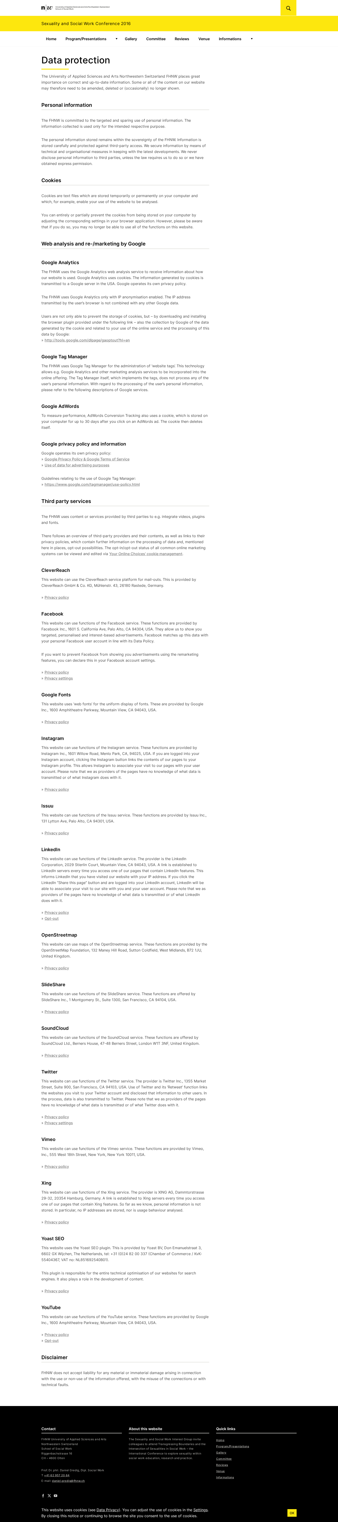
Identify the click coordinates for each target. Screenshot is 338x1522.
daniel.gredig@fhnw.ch (68, 1480)
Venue (204, 39)
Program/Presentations (86, 39)
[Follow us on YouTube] (55, 1495)
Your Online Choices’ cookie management (145, 553)
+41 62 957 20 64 (57, 1475)
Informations (230, 39)
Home (51, 39)
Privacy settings (59, 678)
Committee (156, 39)
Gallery (131, 39)
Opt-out (52, 918)
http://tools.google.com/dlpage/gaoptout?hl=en (87, 340)
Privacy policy (57, 597)
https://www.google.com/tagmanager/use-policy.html (92, 484)
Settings (200, 1510)
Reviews (182, 39)
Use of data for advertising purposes (77, 465)
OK (292, 1513)
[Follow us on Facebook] (43, 1495)
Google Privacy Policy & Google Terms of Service (87, 459)
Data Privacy (108, 1510)
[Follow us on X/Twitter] (49, 1495)
